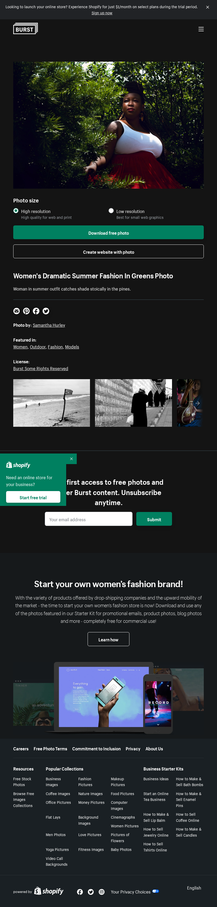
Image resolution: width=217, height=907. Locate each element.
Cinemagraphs (123, 817)
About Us (154, 748)
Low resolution (130, 211)
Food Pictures (122, 793)
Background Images (88, 820)
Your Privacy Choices (131, 891)
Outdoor (38, 346)
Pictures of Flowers (120, 837)
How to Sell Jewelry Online (156, 832)
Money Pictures (91, 802)
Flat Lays (53, 817)
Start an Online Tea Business (156, 796)
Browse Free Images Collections (23, 799)
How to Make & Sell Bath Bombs (189, 781)
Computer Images (119, 805)
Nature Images (90, 793)
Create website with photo (108, 251)
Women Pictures (125, 825)
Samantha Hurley (49, 324)
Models (72, 346)
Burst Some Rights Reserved (40, 367)
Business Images (53, 781)
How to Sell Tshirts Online (155, 846)
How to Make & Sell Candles (188, 832)
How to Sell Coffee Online (187, 817)
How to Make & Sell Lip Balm (156, 817)
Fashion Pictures (85, 781)
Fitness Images (91, 849)
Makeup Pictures (118, 781)
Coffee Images (58, 793)
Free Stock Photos (22, 781)
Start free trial (33, 496)
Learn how (108, 639)
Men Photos (56, 834)
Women (20, 346)
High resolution (36, 211)
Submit (154, 518)
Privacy (133, 748)
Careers (21, 748)
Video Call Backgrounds (56, 861)
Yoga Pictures (57, 849)
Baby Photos (121, 849)
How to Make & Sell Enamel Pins (188, 799)
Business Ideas (156, 778)
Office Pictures (58, 802)
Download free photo (108, 232)
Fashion (55, 346)
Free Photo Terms (50, 748)
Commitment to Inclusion (96, 748)
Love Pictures (89, 834)
